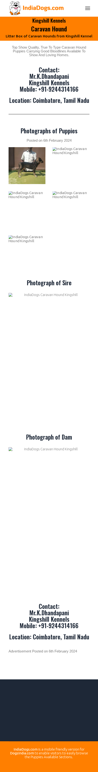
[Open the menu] (87, 8)
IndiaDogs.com (26, 749)
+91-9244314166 (58, 89)
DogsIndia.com (22, 753)
